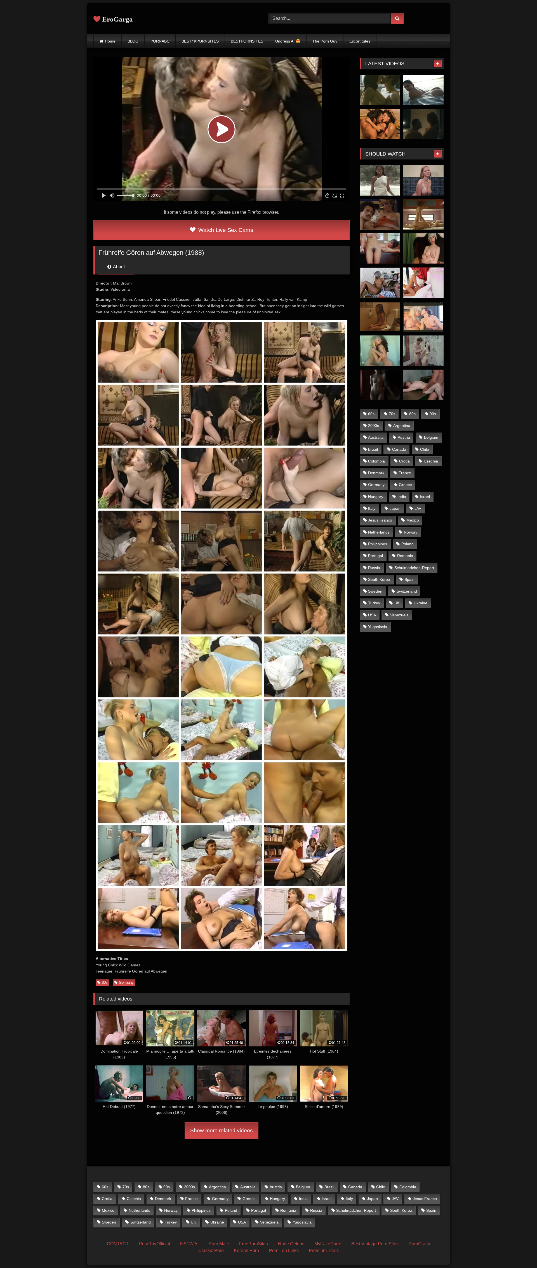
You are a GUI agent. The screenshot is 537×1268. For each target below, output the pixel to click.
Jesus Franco (380, 520)
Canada (399, 449)
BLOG (133, 41)
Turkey (374, 603)
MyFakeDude (327, 1243)
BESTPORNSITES (247, 41)
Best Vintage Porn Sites (375, 1243)
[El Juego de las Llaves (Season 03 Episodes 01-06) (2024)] (380, 124)
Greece (405, 484)
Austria (404, 437)
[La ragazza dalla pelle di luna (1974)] (380, 180)
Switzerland (407, 591)
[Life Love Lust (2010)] (423, 282)
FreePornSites (253, 1243)
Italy (371, 508)
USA (372, 615)
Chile (424, 449)
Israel (425, 496)
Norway (410, 532)
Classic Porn (211, 1250)
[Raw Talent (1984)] (380, 214)
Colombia (376, 461)
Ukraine (420, 603)
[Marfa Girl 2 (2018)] (423, 214)
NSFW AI (189, 1243)
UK (397, 603)
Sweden (375, 591)
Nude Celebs (291, 1243)
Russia (374, 567)
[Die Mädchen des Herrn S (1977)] (380, 350)
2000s (373, 425)
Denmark (376, 473)
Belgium (431, 437)
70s (392, 414)
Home (110, 41)
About (118, 266)
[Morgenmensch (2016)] (380, 316)
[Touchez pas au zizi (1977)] (423, 180)
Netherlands (379, 532)
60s (371, 414)
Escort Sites (359, 41)
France (405, 473)
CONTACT (118, 1243)
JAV (417, 508)
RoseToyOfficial (154, 1243)
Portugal (375, 555)
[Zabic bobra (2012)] (380, 385)
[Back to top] (520, 1251)
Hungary (375, 496)
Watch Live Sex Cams (225, 230)
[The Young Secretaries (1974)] (423, 385)
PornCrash (419, 1243)
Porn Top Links (284, 1250)
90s (433, 414)
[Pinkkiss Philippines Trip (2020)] (423, 90)
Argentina (401, 425)
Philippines (377, 544)
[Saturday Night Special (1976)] (380, 282)
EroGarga (116, 19)
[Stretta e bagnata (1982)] (423, 316)
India (401, 496)
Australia (375, 437)
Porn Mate (219, 1243)
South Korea (379, 579)
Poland (407, 544)
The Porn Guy (324, 41)
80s (105, 982)
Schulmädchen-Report (414, 567)
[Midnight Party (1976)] (423, 248)
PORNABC (159, 41)
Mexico (412, 520)
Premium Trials (324, 1250)
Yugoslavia (377, 626)
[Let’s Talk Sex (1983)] (380, 248)
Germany (126, 982)
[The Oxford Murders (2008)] (380, 90)
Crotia (404, 461)
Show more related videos (221, 1130)
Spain (409, 579)
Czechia (431, 461)
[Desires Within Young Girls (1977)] (423, 350)
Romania (405, 555)
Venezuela (399, 615)
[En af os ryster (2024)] (423, 124)
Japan (395, 508)
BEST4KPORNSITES (200, 41)
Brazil (373, 449)
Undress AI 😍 (287, 41)
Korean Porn (246, 1250)
